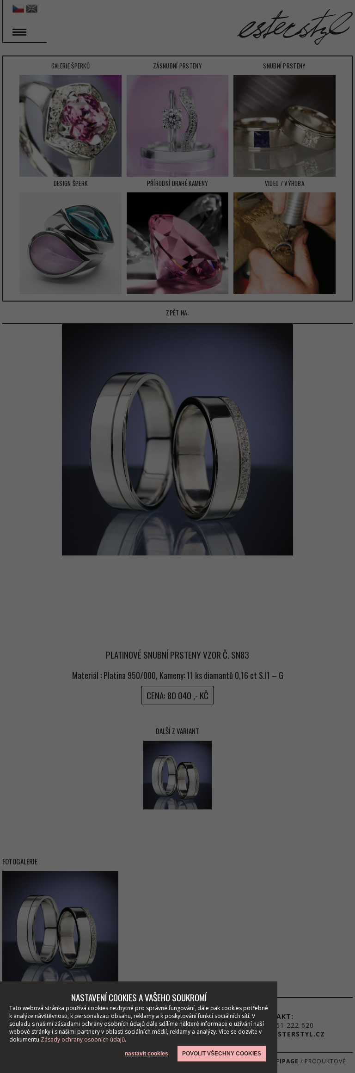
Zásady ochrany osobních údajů (83, 1039)
